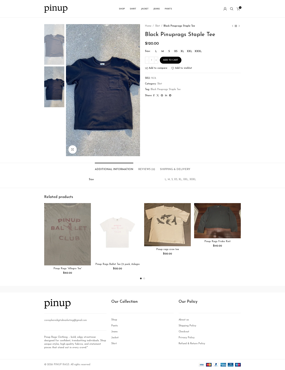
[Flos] (227, 289)
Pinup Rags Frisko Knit (217, 241)
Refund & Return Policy (192, 343)
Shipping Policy (187, 326)
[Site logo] (55, 8)
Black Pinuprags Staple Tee (166, 89)
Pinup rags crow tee (167, 249)
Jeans (114, 332)
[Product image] (67, 234)
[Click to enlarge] (72, 149)
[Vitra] (58, 289)
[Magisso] (86, 289)
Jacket (115, 337)
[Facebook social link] (154, 95)
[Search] (231, 8)
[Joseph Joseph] (171, 289)
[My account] (225, 8)
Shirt (157, 26)
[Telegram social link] (170, 95)
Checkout (184, 332)
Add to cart (170, 60)
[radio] (156, 51)
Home (148, 26)
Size (147, 51)
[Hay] (199, 289)
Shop (114, 320)
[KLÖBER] (142, 289)
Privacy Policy (187, 337)
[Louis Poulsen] (114, 289)
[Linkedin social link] (166, 95)
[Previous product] (232, 26)
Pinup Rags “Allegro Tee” (67, 268)
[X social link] (158, 95)
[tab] (114, 168)
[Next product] (239, 26)
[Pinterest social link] (162, 95)
